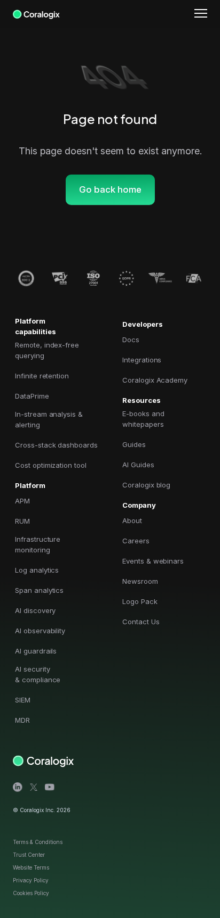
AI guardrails (36, 651)
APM (22, 501)
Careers (136, 540)
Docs (130, 339)
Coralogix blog (146, 485)
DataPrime (32, 396)
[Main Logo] (36, 12)
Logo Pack (140, 601)
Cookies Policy (31, 893)
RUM (22, 521)
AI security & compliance (37, 674)
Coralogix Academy (154, 380)
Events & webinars (153, 561)
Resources (141, 400)
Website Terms (31, 867)
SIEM (22, 700)
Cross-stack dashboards (56, 445)
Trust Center (29, 854)
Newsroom (140, 581)
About (132, 520)
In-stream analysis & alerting (49, 419)
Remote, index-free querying (47, 350)
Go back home (110, 189)
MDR (22, 720)
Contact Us (141, 621)
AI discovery (35, 610)
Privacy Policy (31, 880)
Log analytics (37, 570)
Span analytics (39, 590)
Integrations (141, 359)
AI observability (40, 630)
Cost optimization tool (51, 465)
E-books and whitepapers (143, 418)
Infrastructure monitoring (37, 544)
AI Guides (138, 464)
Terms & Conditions (37, 842)
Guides (134, 444)
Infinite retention (42, 375)
